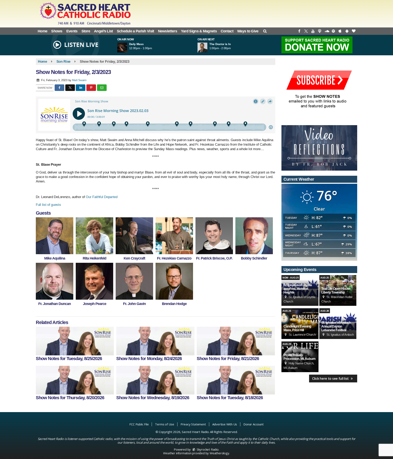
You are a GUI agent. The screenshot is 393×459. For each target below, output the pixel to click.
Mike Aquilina (54, 258)
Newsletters (167, 31)
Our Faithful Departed (101, 197)
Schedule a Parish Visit (135, 31)
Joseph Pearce (94, 304)
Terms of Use (164, 424)
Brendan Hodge (174, 304)
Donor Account (253, 424)
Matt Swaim (79, 80)
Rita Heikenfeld (94, 258)
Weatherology (219, 453)
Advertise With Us (224, 424)
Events (72, 31)
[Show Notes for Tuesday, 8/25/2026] (75, 341)
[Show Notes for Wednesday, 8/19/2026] (155, 380)
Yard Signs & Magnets (199, 31)
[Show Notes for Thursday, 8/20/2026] (75, 380)
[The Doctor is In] (207, 47)
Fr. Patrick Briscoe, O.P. (214, 258)
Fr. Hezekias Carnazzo (174, 258)
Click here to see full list (331, 378)
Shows (56, 31)
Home (42, 31)
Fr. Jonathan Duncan (54, 304)
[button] (265, 31)
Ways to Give (248, 31)
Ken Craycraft (134, 258)
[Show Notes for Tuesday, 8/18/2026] (236, 380)
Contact (227, 31)
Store (85, 31)
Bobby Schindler (254, 258)
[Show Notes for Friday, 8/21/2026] (236, 341)
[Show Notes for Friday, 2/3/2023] (54, 235)
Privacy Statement (193, 424)
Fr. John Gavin (134, 304)
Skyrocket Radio (207, 449)
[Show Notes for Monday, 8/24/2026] (155, 341)
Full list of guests (48, 205)
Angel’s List (103, 31)
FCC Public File (139, 424)
